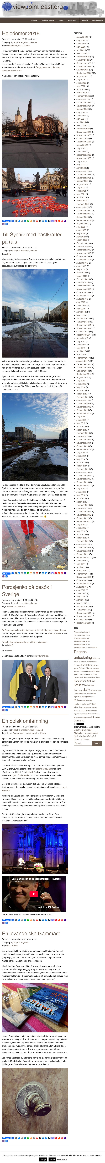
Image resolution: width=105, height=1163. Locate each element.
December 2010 (83, 576)
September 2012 (84, 521)
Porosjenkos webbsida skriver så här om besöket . (25, 642)
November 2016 (83, 367)
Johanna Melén (54, 633)
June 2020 (81, 230)
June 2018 (81, 305)
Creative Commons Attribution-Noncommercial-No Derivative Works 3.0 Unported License (86, 734)
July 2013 (80, 488)
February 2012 (83, 540)
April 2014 (81, 462)
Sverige (84, 717)
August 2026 (82, 36)
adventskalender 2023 (82, 647)
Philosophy (72, 20)
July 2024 (80, 112)
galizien (95, 665)
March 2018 (81, 315)
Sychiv (33, 265)
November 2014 (83, 442)
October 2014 (82, 446)
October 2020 (82, 216)
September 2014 (84, 449)
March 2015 (81, 429)
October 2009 (82, 619)
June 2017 (81, 344)
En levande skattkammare (31, 933)
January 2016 (82, 400)
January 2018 (82, 321)
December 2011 (83, 547)
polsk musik (87, 707)
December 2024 (83, 102)
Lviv (20, 45)
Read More (62, 1159)
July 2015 (80, 416)
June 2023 (81, 151)
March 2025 (81, 92)
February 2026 (83, 56)
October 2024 (82, 108)
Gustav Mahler (85, 668)
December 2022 (83, 154)
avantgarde (93, 647)
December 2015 (83, 403)
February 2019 (83, 279)
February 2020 (83, 243)
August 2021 (82, 184)
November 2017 (83, 328)
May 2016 (80, 387)
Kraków (79, 685)
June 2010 (81, 593)
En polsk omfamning (25, 720)
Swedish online (47, 20)
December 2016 (83, 364)
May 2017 (80, 347)
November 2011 (83, 550)
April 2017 (81, 351)
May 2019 (80, 269)
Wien (83, 721)
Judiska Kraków (85, 671)
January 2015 (82, 436)
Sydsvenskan (42, 655)
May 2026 (80, 46)
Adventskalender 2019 (82, 635)
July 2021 (80, 187)
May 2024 (80, 118)
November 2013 (83, 478)
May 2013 (80, 495)
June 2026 (81, 43)
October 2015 (82, 410)
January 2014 (82, 472)
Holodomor (12, 45)
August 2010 (82, 586)
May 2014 (80, 459)
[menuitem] (34, 20)
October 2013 (82, 482)
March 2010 (81, 603)
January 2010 (82, 609)
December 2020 (83, 210)
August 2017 (82, 338)
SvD (11, 645)
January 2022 (82, 171)
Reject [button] (52, 1159)
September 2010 (84, 583)
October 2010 (82, 580)
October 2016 (82, 370)
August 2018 (82, 298)
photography (86, 696)
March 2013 (81, 501)
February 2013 (83, 504)
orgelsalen (77, 696)
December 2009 (83, 612)
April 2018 (81, 311)
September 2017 (84, 334)
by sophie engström (20, 42)
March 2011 (81, 570)
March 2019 (81, 275)
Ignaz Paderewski (15, 733)
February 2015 (83, 432)
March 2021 (81, 200)
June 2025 (81, 82)
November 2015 (83, 406)
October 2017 (82, 331)
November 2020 (83, 213)
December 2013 (83, 475)
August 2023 (82, 144)
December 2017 (83, 325)
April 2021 (81, 197)
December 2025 (83, 63)
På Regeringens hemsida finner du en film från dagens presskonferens (34, 630)
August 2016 (82, 377)
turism (89, 718)
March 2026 (81, 53)
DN (10, 650)
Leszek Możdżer (32, 733)
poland (39, 729)
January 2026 (82, 59)
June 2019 (81, 266)
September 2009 (84, 622)
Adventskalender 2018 (82, 632)
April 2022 (81, 167)
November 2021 (83, 177)
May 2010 (80, 596)
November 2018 (83, 288)
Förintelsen (86, 664)
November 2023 (83, 135)
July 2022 (80, 161)
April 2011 (81, 567)
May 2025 (80, 86)
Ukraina (26, 45)
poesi (92, 697)
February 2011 (83, 573)
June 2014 (81, 455)
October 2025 (82, 69)
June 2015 (81, 419)
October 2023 (82, 138)
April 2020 (81, 236)
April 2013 (81, 498)
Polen (43, 733)
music (32, 729)
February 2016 (83, 397)
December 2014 (83, 439)
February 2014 (83, 469)
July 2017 (80, 341)
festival (29, 772)
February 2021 (83, 203)
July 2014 (80, 452)
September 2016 (84, 373)
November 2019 (83, 253)
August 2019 (82, 262)
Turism (15, 945)
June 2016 (81, 383)
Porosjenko (19, 606)
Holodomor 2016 (20, 33)
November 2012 (83, 514)
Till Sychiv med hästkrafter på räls (31, 237)
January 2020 (82, 246)
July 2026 (80, 40)
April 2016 (81, 390)
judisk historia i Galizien (83, 674)
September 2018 (84, 295)
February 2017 (83, 357)
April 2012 (81, 534)
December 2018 (83, 285)
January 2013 (82, 508)
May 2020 (80, 233)
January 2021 (82, 207)
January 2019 (82, 282)
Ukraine (77, 720)
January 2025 (82, 99)
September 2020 (84, 220)
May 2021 (80, 194)
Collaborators (97, 20)
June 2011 (81, 560)
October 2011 (82, 554)
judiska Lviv (95, 671)
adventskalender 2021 (82, 641)
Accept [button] (43, 1159)
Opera (93, 693)
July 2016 (80, 380)
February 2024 (83, 128)
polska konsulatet (44, 768)
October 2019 (82, 256)
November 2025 (83, 66)
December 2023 (83, 131)
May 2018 (80, 308)
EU (82, 662)
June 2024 (81, 115)
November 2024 (83, 105)
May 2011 (80, 563)
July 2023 (80, 148)
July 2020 (80, 226)
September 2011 (84, 557)
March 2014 (81, 465)
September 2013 (84, 485)
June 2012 (81, 527)
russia (87, 710)
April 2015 (81, 426)
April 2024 (81, 122)
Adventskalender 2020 (82, 638)
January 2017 (82, 360)
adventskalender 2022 (82, 644)
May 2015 (80, 423)
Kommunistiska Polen (92, 677)
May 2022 (80, 164)
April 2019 (81, 272)
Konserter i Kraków (84, 680)
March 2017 (81, 354)
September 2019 (84, 259)
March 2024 (81, 125)
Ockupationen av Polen (82, 693)
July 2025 (80, 79)
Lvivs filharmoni (96, 690)
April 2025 (81, 89)
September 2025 (84, 72)
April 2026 (81, 50)
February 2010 (83, 606)
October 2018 (82, 292)
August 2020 (82, 223)
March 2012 (81, 537)
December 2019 (83, 249)
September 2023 (84, 141)
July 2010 (80, 590)
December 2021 (83, 174)
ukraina (33, 42)
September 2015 (84, 413)
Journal (34, 20)
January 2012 (82, 544)
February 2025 (83, 95)
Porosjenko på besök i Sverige (27, 590)
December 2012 (83, 511)
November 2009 (83, 616)
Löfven (10, 606)
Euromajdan (87, 662)
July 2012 (80, 524)
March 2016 (81, 393)
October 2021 (82, 180)
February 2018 (83, 318)
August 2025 (82, 76)
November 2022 (83, 158)
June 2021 (81, 190)
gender (76, 668)
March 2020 (81, 239)
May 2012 (80, 531)
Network (85, 20)
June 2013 (81, 491)
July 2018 (80, 302)
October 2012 (82, 518)
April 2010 (81, 599)
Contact (61, 20)
